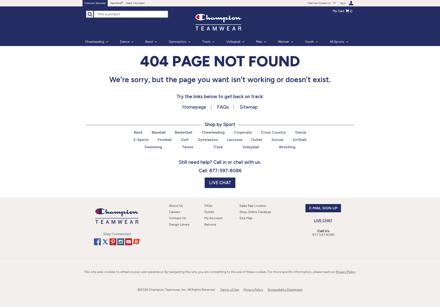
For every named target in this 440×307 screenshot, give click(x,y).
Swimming (153, 147)
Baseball (159, 132)
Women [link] (283, 42)
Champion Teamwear (95, 3)
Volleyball (250, 147)
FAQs (223, 107)
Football (165, 139)
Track (218, 147)
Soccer (278, 139)
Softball (299, 139)
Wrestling (287, 147)
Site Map (245, 218)
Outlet (256, 139)
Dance (300, 132)
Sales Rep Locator (252, 206)
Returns (210, 224)
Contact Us (177, 218)
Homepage (194, 107)
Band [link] (149, 42)
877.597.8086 (323, 235)
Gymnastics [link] (177, 42)
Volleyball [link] (233, 42)
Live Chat (220, 182)
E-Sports (141, 139)
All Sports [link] (337, 42)
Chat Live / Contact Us (319, 3)
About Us (176, 206)
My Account (213, 218)
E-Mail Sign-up (323, 208)
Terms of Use (229, 290)
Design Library (179, 224)
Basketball (183, 132)
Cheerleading (213, 132)
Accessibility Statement (285, 290)
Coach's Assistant (135, 3)
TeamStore (115, 3)
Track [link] (206, 42)
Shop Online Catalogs (255, 212)
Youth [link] (309, 42)
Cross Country (273, 132)
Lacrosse (234, 139)
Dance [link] (124, 42)
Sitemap (248, 107)
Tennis (187, 147)
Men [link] (259, 42)
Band (138, 132)
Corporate (243, 132)
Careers (174, 212)
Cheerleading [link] (94, 42)
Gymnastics (208, 139)
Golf (185, 139)
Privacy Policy (345, 272)
